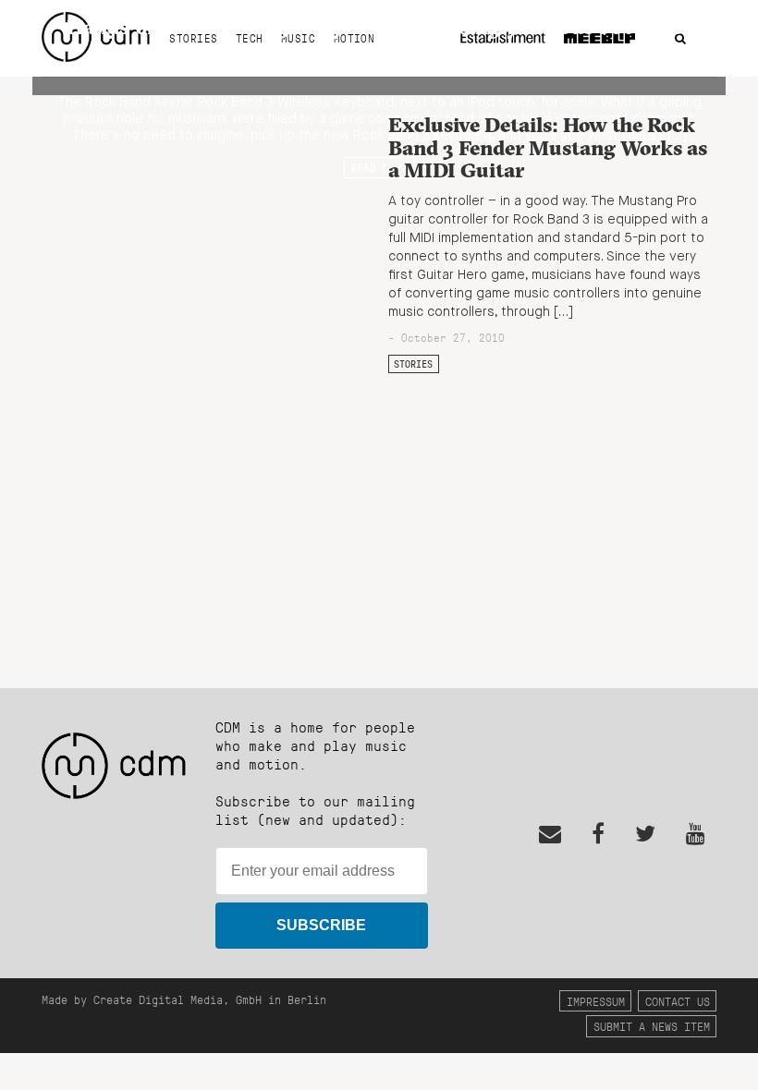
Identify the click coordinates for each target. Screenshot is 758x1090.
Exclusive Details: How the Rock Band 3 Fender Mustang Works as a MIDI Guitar (547, 147)
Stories (413, 363)
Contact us (677, 1001)
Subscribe (321, 925)
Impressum (596, 1001)
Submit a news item (651, 1026)
